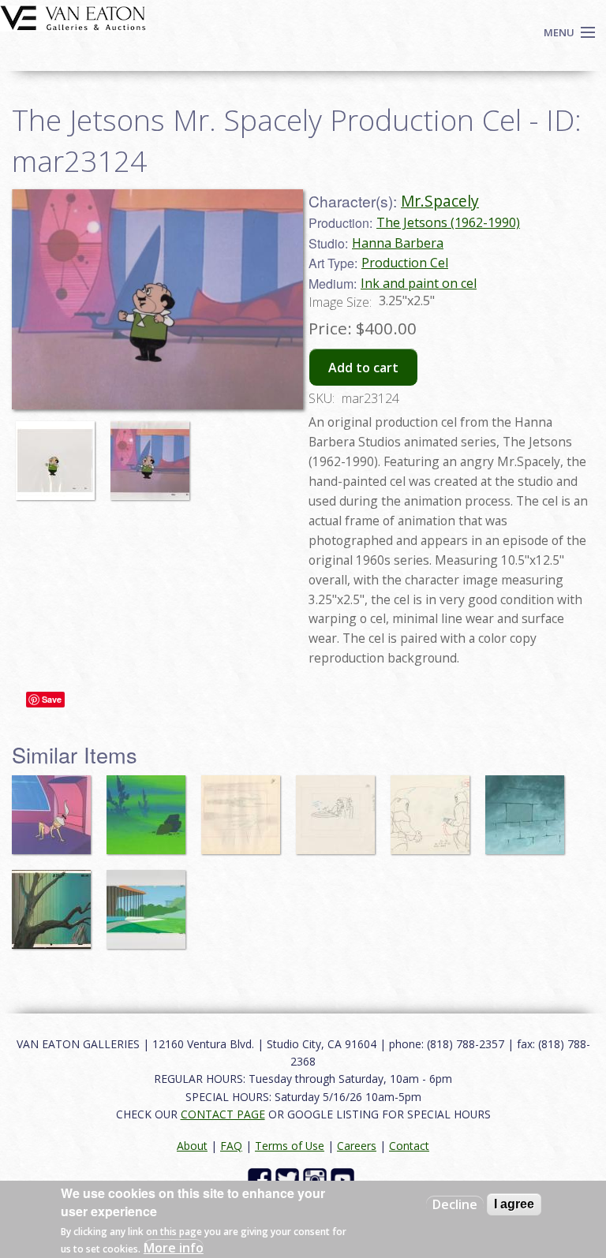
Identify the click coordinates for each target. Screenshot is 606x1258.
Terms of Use (289, 1145)
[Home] (73, 16)
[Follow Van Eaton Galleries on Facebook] (261, 1178)
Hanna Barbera (397, 243)
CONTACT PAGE (223, 1114)
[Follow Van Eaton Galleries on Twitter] (289, 1178)
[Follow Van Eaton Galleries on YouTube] (344, 1178)
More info (174, 1247)
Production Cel (404, 262)
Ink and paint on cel (419, 283)
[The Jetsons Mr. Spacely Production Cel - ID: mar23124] (59, 452)
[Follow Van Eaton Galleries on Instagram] (317, 1178)
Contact (409, 1145)
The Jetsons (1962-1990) (448, 222)
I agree (514, 1204)
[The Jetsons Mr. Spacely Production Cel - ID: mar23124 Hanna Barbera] (157, 297)
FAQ (231, 1145)
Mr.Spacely (440, 200)
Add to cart (363, 367)
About (192, 1145)
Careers (356, 1145)
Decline (454, 1204)
